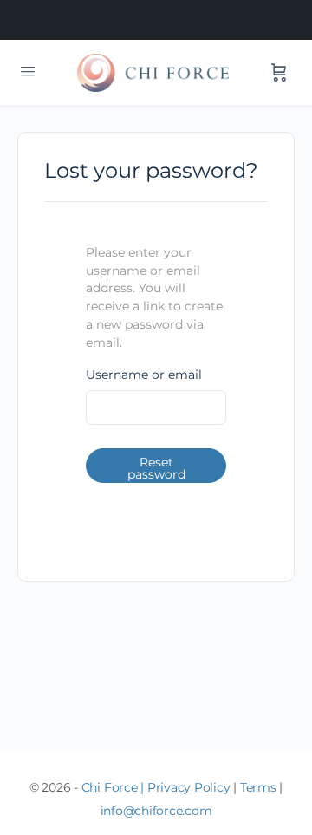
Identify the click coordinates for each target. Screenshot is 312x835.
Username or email (144, 375)
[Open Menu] (27, 71)
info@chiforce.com (156, 811)
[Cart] (279, 73)
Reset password (156, 468)
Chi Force (109, 787)
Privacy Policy (189, 787)
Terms (258, 787)
